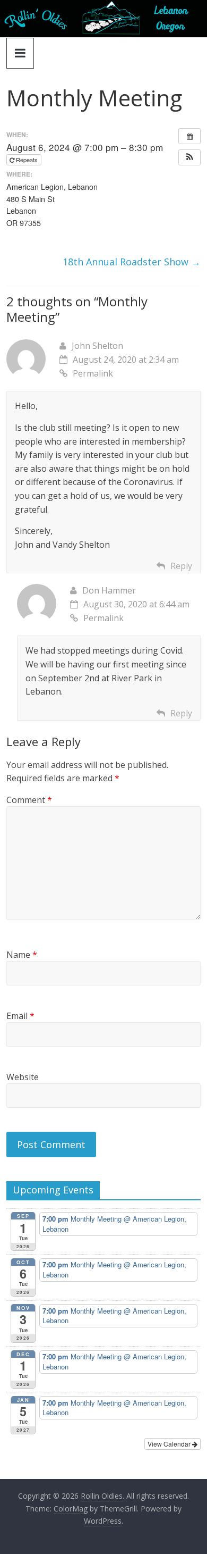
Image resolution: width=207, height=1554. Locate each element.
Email (20, 1016)
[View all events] (189, 136)
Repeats (26, 159)
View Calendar (170, 1443)
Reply (181, 566)
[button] (189, 157)
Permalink (93, 373)
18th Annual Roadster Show (132, 261)
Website (22, 1077)
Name (21, 954)
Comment (29, 800)
